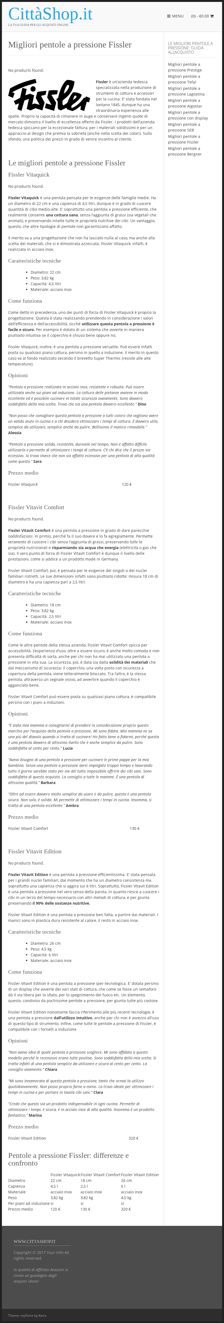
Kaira (42, 1315)
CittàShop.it (50, 13)
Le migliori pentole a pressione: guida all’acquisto (190, 48)
